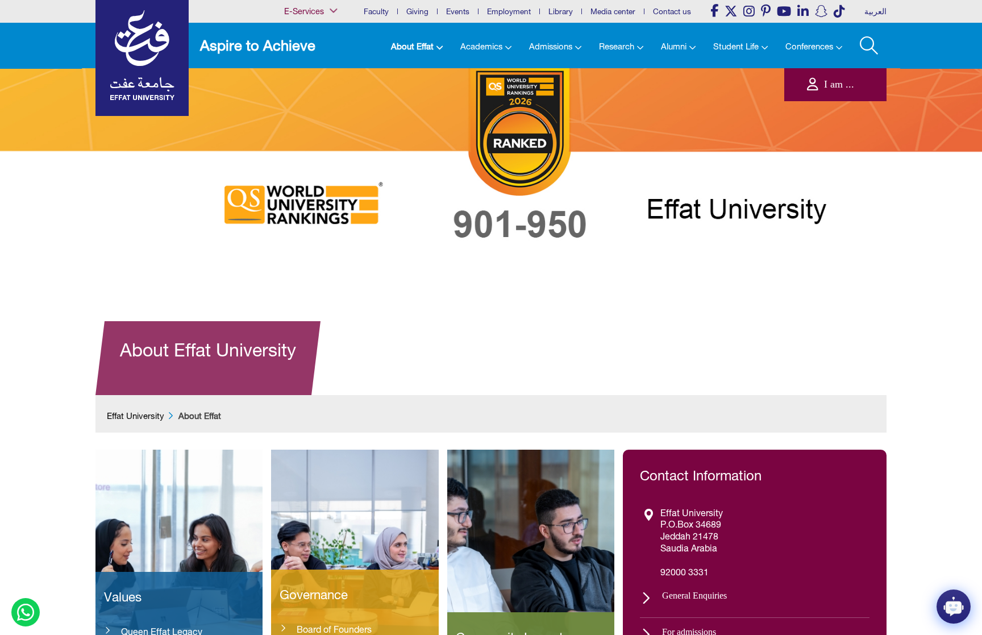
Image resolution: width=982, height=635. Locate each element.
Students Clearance (303, 163)
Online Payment (298, 139)
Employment (509, 11)
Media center (612, 11)
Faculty (376, 11)
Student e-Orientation (305, 151)
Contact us (672, 11)
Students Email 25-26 (305, 175)
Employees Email (299, 81)
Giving (417, 11)
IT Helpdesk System (303, 117)
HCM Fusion (293, 105)
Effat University (135, 416)
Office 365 (291, 128)
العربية (875, 11)
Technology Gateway (305, 197)
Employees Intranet (302, 93)
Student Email (295, 186)
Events (457, 11)
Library (560, 11)
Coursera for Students (306, 70)
